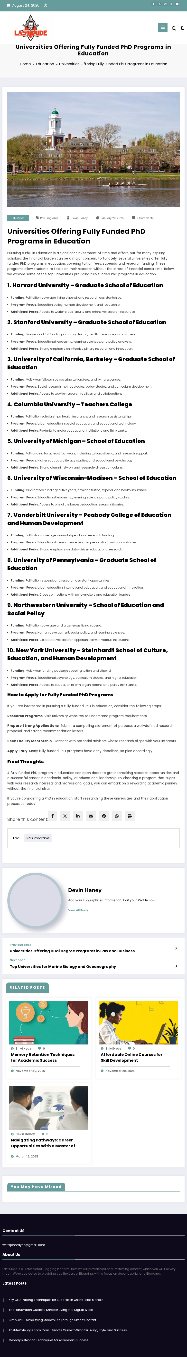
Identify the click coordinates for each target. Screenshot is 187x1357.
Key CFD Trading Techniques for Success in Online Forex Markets (56, 1300)
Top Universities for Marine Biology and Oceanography (63, 966)
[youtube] (177, 4)
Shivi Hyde (23, 1048)
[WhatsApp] (117, 816)
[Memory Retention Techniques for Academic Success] (48, 1022)
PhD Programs (49, 218)
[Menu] (163, 27)
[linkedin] (78, 816)
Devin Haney (80, 218)
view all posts (78, 910)
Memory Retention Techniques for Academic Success (43, 1057)
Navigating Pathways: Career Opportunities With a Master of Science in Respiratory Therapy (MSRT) (43, 1143)
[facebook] (52, 816)
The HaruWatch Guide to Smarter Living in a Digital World (51, 1310)
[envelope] (91, 816)
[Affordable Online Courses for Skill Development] (138, 1022)
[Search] (174, 28)
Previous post (20, 945)
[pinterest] (104, 816)
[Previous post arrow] (176, 948)
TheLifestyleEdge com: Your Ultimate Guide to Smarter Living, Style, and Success (68, 1330)
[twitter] (65, 816)
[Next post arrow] (176, 966)
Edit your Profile (135, 900)
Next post (17, 960)
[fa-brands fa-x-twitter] (159, 4)
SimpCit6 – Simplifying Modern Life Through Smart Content (52, 1320)
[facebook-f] (153, 4)
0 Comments (145, 218)
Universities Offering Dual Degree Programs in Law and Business (72, 951)
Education (18, 218)
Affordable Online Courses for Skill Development (131, 1057)
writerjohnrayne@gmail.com (23, 1245)
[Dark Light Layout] (182, 28)
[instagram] (171, 4)
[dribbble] (165, 4)
